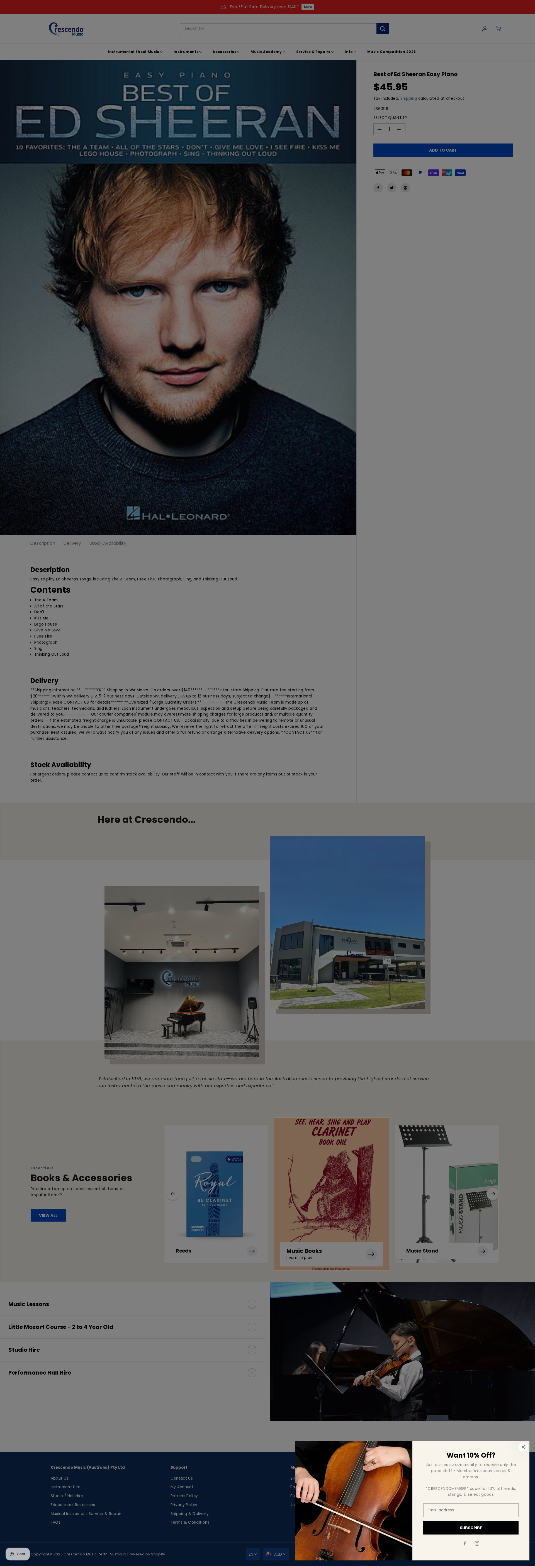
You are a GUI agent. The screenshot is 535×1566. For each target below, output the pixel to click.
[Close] (523, 1447)
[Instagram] (477, 1543)
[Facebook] (465, 1543)
